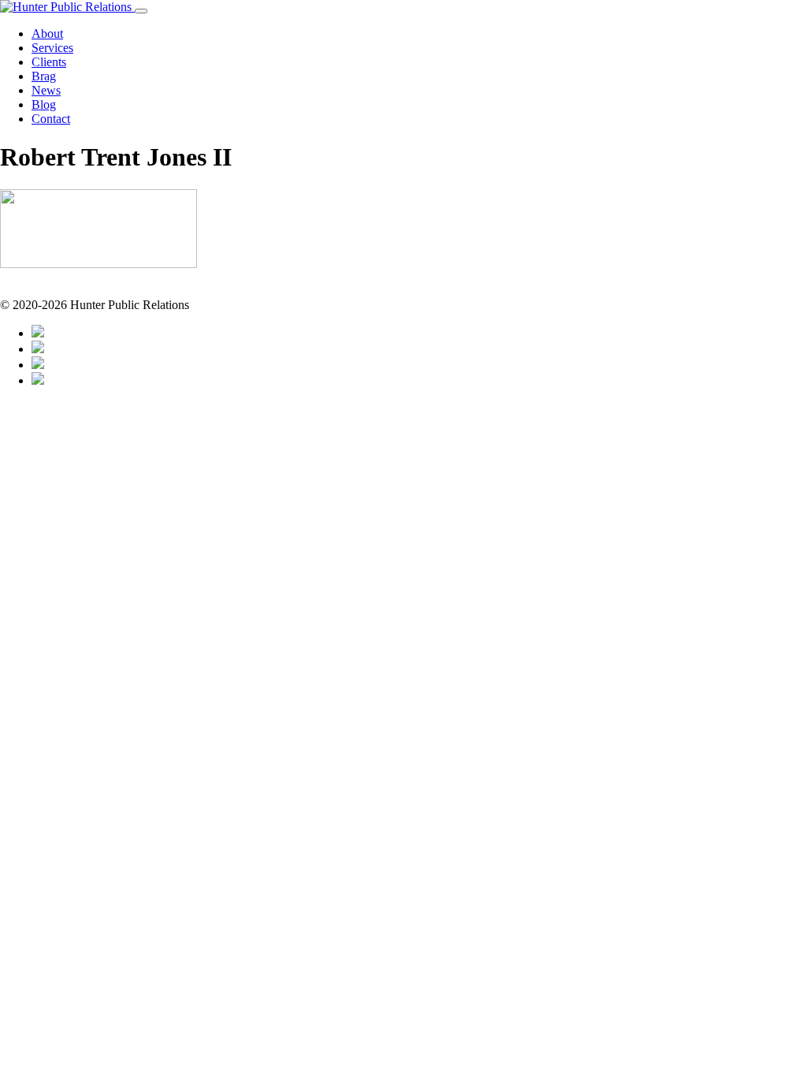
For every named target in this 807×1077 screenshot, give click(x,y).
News (46, 90)
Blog (44, 104)
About (47, 33)
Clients (49, 62)
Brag (44, 76)
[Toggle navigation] (141, 11)
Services (52, 47)
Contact (51, 118)
